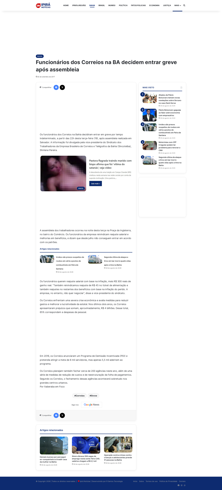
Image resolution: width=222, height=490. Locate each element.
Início (135, 481)
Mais (176, 5)
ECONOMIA (154, 5)
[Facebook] (56, 87)
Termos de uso (152, 481)
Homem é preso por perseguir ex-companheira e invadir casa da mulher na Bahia (53, 459)
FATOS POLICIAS (138, 5)
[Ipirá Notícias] (43, 5)
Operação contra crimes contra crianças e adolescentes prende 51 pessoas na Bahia (118, 457)
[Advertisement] (111, 31)
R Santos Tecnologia (114, 481)
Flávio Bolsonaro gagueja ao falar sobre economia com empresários (170, 112)
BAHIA (92, 5)
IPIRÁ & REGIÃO (79, 5)
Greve (94, 395)
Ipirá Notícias (85, 481)
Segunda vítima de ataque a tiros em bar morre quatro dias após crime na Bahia (117, 261)
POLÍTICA (123, 5)
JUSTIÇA (167, 5)
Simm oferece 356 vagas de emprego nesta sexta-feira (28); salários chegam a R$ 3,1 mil (86, 458)
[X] (62, 87)
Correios (80, 395)
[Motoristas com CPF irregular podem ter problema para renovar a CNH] (150, 145)
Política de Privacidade (168, 481)
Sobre (141, 481)
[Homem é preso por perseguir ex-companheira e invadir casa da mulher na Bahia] (54, 445)
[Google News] (91, 405)
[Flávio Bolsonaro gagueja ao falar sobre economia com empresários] (150, 115)
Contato (182, 481)
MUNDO (111, 5)
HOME (66, 5)
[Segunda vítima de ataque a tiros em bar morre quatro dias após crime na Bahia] (95, 259)
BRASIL (102, 5)
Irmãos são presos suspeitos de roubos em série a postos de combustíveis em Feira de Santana (170, 129)
